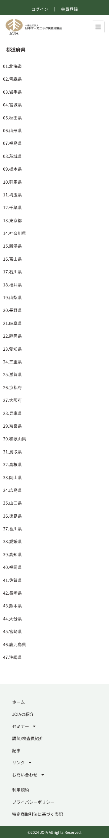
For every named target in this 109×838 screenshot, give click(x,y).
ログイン (39, 9)
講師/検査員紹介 (27, 738)
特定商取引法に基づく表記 (37, 814)
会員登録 (69, 9)
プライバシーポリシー (33, 802)
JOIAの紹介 (23, 714)
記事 (16, 750)
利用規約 (20, 790)
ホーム (18, 702)
